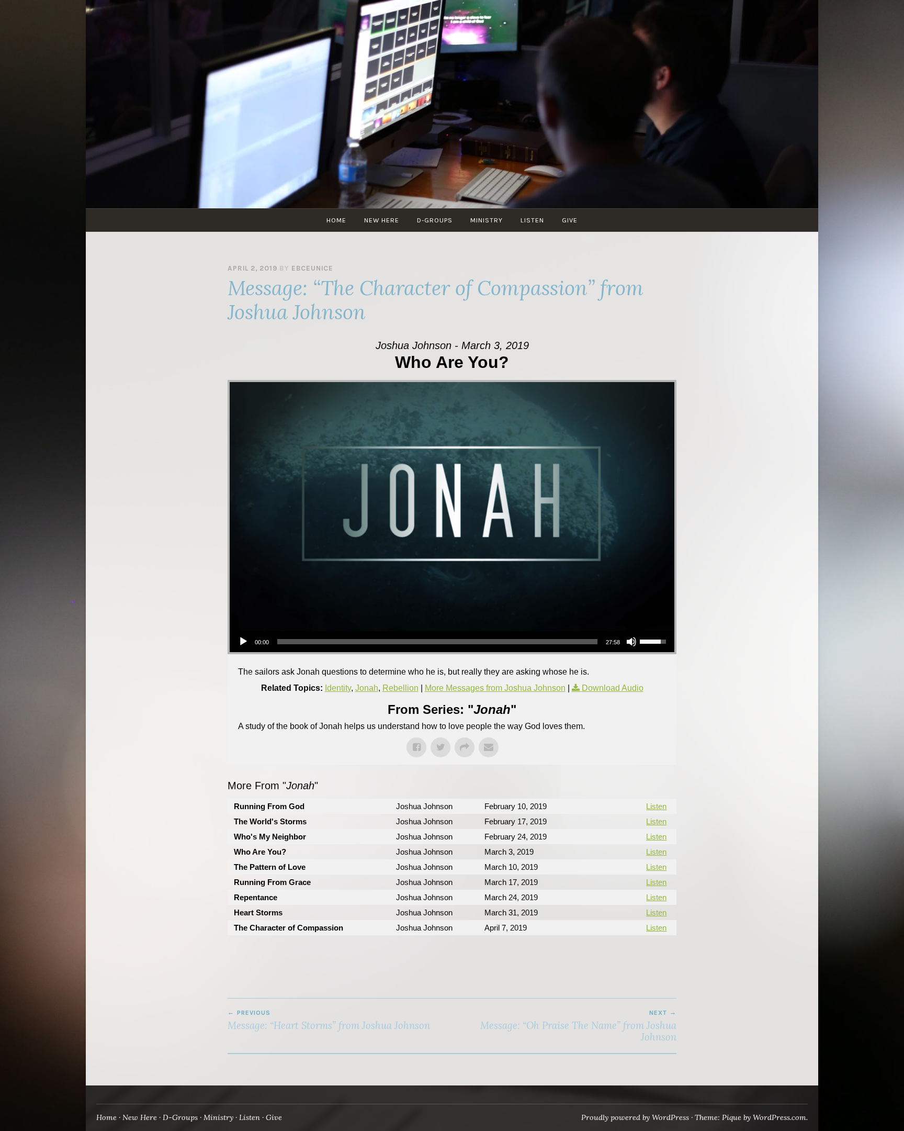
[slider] (437, 641)
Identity (338, 688)
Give (570, 220)
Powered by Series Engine (637, 956)
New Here (381, 220)
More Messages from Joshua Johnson (495, 688)
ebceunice (312, 268)
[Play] (243, 641)
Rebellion (400, 688)
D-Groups (435, 220)
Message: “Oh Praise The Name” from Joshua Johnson (578, 1026)
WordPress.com (779, 1117)
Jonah (366, 688)
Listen (532, 220)
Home (336, 220)
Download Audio (612, 688)
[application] (452, 641)
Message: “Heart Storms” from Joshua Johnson (329, 1020)
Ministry (486, 220)
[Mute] (631, 641)
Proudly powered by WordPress (635, 1117)
